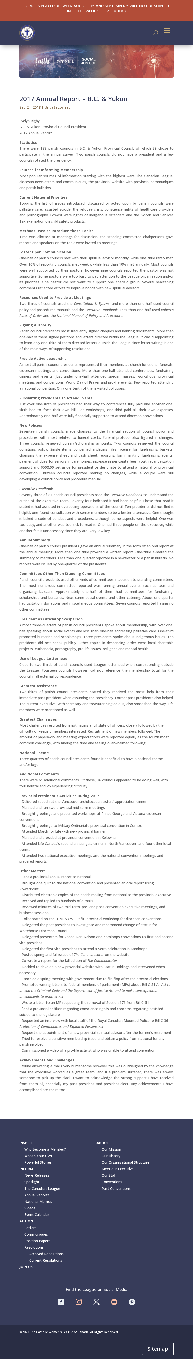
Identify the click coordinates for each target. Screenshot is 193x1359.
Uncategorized (58, 107)
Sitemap (158, 1348)
